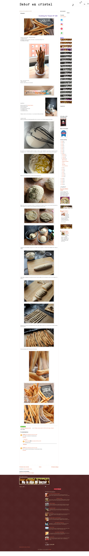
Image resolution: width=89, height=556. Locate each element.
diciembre (63, 154)
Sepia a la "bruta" (51, 527)
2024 (62, 144)
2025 (62, 142)
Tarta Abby (63, 164)
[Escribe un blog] (21, 429)
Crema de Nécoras (65, 165)
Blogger (50, 549)
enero (63, 176)
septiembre (64, 158)
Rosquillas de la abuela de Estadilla (54, 493)
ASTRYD (24, 434)
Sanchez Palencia (30, 105)
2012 (62, 181)
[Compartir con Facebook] (23, 429)
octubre (63, 157)
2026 (62, 141)
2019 (62, 147)
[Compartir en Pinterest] (24, 429)
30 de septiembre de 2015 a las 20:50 (31, 434)
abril (63, 172)
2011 (62, 182)
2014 (62, 178)
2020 (62, 145)
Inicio (40, 466)
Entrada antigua (54, 466)
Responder (24, 437)
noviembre (64, 155)
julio (63, 167)
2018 (62, 148)
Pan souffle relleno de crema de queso (55, 517)
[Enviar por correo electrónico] (20, 429)
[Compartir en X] (22, 429)
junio (63, 169)
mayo (63, 170)
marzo (63, 173)
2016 (62, 151)
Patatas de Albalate (52, 503)
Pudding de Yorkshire (65, 161)
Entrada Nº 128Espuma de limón (67, 233)
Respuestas (25, 439)
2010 (62, 184)
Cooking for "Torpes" (64, 231)
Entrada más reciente (24, 466)
